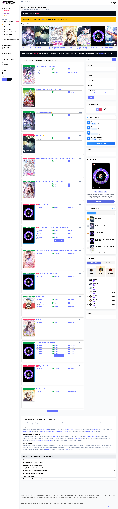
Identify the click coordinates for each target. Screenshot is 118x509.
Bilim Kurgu (28, 495)
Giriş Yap (91, 97)
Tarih (70, 497)
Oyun (101, 495)
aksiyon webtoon (44, 429)
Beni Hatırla (92, 90)
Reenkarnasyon (111, 495)
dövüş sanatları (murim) (48, 431)
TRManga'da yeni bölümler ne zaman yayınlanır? (35, 470)
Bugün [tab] (91, 212)
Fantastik (54, 495)
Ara (114, 59)
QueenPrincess (73, 184)
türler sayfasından (88, 431)
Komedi (78, 495)
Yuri (87, 497)
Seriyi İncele (101, 201)
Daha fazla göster (59, 240)
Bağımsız (56, 68)
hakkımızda (48, 449)
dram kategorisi (27, 431)
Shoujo (31, 497)
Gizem (62, 495)
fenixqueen (72, 345)
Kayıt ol (106, 92)
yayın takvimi (48, 440)
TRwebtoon (56, 115)
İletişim (81, 503)
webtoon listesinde (77, 438)
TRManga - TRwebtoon (33, 507)
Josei (75, 495)
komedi (66, 431)
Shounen (41, 497)
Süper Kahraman (64, 497)
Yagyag (72, 92)
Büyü (34, 495)
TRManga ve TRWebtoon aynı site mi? (32, 478)
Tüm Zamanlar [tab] (111, 212)
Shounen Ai (46, 497)
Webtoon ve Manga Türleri (28, 493)
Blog (65, 503)
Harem (68, 495)
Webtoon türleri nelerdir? (29, 476)
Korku (82, 495)
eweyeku (72, 299)
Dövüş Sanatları (44, 495)
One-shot (97, 495)
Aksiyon (23, 495)
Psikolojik (105, 495)
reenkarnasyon (59, 431)
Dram (50, 495)
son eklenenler (54, 436)
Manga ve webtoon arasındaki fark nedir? (33, 462)
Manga (90, 495)
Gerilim (58, 495)
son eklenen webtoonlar (90, 436)
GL (65, 495)
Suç (59, 497)
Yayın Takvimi (57, 503)
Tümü (112, 208)
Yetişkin (84, 497)
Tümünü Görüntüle (52, 411)
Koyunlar (56, 299)
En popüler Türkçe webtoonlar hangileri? (33, 468)
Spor (57, 497)
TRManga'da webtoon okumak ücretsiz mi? (34, 465)
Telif (78, 503)
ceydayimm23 (73, 68)
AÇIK (4, 79)
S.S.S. (75, 503)
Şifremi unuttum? (98, 92)
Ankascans (56, 92)
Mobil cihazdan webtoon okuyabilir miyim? (33, 473)
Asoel (71, 115)
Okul (93, 495)
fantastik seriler (95, 429)
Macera (86, 495)
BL (32, 495)
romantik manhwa (69, 429)
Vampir (77, 497)
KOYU (9, 79)
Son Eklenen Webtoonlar (26, 503)
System (72, 322)
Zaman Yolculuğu (93, 497)
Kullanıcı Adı (91, 81)
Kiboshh (72, 138)
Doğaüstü (38, 495)
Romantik (23, 497)
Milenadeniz (73, 391)
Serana (71, 230)
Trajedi (73, 497)
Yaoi (81, 497)
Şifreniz (90, 85)
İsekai (40, 431)
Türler (62, 503)
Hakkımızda (70, 503)
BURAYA (43, 19)
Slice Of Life (52, 497)
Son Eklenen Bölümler (38, 503)
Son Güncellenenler (48, 503)
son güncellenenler (38, 440)
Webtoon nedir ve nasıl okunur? (30, 459)
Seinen (27, 497)
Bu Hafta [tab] (101, 212)
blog (67, 449)
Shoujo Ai (36, 497)
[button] (111, 2)
